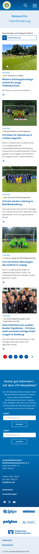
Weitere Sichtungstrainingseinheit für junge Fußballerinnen (18, 82)
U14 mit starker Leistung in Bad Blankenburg (17, 203)
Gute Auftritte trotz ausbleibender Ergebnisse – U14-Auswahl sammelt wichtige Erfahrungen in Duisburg (19, 329)
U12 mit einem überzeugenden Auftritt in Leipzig (18, 263)
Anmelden (19, 424)
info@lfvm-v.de (8, 482)
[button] (25, 6)
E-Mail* (6, 413)
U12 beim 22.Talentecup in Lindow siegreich (17, 136)
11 (26, 356)
